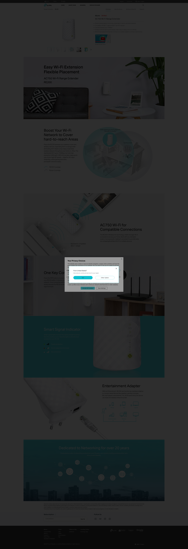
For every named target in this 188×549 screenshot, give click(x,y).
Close (116, 268)
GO (83, 277)
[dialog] (94, 274)
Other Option (105, 277)
